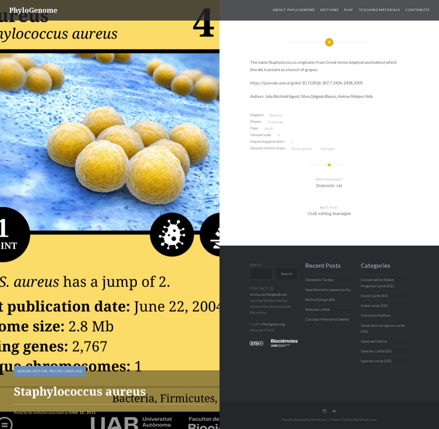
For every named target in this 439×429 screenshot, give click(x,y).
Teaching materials (379, 10)
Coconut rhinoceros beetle (327, 319)
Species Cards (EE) (376, 351)
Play (348, 10)
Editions (330, 10)
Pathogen (327, 149)
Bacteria (276, 115)
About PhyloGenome (294, 10)
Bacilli (269, 129)
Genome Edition (32, 371)
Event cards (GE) (374, 305)
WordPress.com (364, 419)
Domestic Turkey (319, 279)
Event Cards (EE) (374, 295)
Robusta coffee (317, 309)
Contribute (417, 10)
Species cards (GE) (66, 371)
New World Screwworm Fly (327, 289)
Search (255, 264)
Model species (301, 149)
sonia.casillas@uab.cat (268, 294)
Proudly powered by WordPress (304, 419)
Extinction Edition (376, 315)
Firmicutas (275, 122)
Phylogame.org (273, 324)
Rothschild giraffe (320, 299)
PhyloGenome (33, 10)
